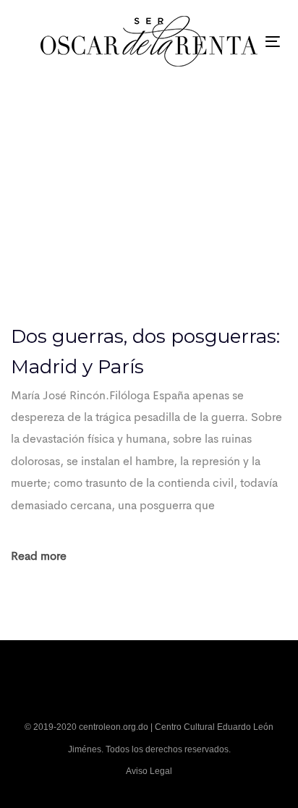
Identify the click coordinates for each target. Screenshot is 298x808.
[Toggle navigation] (272, 41)
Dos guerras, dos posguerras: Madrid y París (145, 351)
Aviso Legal (149, 771)
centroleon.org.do (113, 727)
